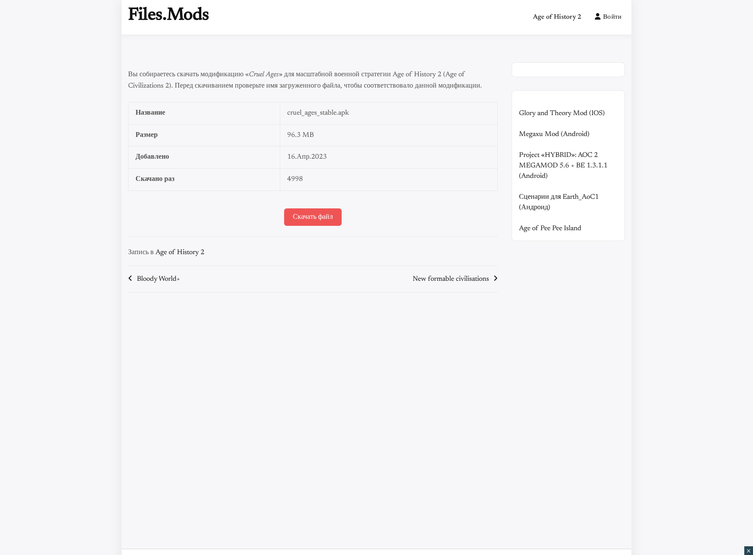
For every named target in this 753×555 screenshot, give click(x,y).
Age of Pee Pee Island (550, 228)
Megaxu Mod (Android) (554, 134)
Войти (612, 17)
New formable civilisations (451, 279)
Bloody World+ (158, 279)
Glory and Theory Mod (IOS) (562, 113)
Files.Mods (168, 15)
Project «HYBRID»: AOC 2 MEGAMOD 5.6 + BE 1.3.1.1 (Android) (563, 166)
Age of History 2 (557, 17)
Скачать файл (313, 217)
